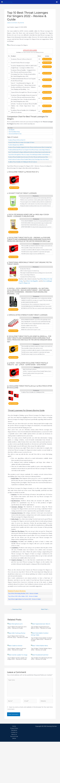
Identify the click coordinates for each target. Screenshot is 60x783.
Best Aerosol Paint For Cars (15, 133)
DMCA (14, 738)
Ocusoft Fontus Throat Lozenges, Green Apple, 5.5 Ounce (21, 142)
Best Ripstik (11, 129)
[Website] (46, 701)
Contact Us (14, 732)
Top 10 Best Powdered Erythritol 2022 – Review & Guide (41, 658)
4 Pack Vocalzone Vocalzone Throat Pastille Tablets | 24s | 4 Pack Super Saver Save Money (28, 159)
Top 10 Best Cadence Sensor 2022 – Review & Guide (16, 649)
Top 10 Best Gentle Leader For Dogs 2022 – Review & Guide (17, 658)
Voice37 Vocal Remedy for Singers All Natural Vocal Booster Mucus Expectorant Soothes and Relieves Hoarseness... (29, 153)
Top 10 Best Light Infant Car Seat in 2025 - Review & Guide (24, 599)
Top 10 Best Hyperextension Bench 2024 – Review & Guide (41, 627)
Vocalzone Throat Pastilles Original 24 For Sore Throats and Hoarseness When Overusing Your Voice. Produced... (30, 148)
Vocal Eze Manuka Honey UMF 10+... (16, 144)
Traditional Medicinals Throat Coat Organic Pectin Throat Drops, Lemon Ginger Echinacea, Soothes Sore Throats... (29, 150)
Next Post (45, 609)
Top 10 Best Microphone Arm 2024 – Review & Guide (17, 627)
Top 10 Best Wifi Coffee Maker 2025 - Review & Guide (23, 596)
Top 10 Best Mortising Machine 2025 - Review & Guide (23, 593)
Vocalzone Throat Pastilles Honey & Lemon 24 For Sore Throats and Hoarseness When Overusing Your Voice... (28, 158)
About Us (14, 734)
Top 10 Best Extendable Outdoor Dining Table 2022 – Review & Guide (41, 639)
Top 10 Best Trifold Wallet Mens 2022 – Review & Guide (41, 649)
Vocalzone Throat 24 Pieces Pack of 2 (16, 140)
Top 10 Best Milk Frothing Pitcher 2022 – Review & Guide (17, 636)
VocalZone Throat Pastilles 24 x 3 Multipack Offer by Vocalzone (22, 162)
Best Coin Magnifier (32, 281)
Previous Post (16, 609)
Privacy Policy (14, 728)
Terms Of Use (14, 736)
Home (14, 726)
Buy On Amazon (47, 59)
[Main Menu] (57, 2)
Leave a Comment (12, 22)
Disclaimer (14, 730)
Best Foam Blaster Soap (14, 131)
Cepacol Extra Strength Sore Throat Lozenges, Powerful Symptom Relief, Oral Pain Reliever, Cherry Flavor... (29, 155)
